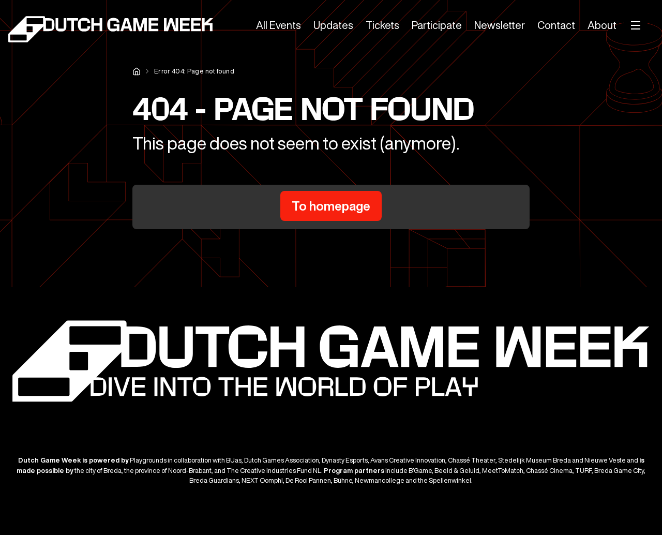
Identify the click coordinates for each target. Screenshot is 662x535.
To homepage (331, 206)
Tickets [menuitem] (382, 25)
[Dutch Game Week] (111, 31)
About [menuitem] (602, 25)
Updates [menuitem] (333, 25)
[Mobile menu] (636, 25)
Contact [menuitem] (556, 25)
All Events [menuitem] (278, 25)
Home (136, 71)
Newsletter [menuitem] (499, 25)
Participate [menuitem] (437, 25)
